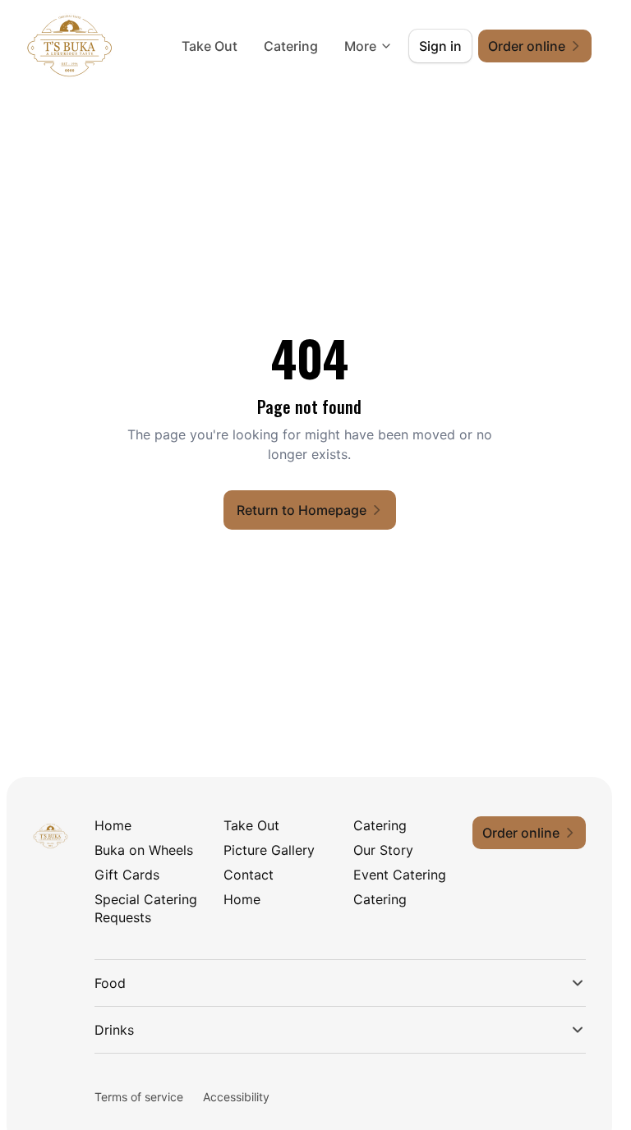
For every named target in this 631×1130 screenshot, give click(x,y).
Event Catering (399, 874)
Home (112, 825)
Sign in (440, 46)
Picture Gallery (269, 850)
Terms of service (138, 1097)
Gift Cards (126, 874)
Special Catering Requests (145, 908)
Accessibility (236, 1097)
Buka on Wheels (143, 850)
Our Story (383, 850)
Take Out (209, 46)
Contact (248, 874)
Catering (291, 46)
